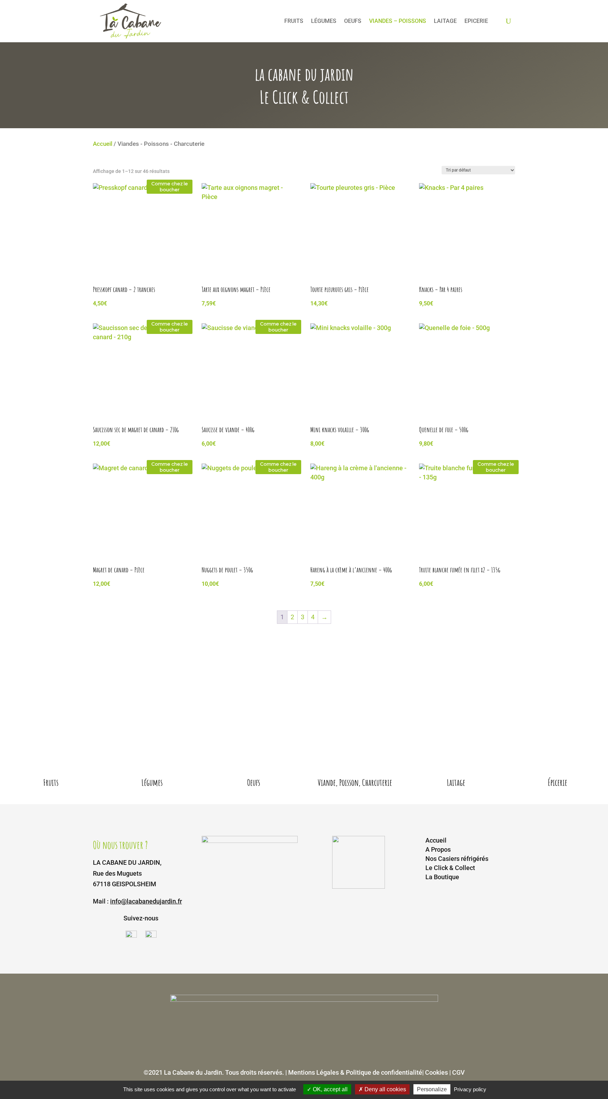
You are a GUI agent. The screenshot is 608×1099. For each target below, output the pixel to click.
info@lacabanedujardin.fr (146, 901)
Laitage (445, 21)
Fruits (293, 21)
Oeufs (352, 21)
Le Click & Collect (450, 867)
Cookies (437, 1072)
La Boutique (442, 877)
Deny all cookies (384, 1089)
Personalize (432, 1089)
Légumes (323, 21)
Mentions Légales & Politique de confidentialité (355, 1072)
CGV (458, 1072)
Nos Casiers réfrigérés (456, 858)
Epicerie (476, 21)
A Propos (438, 849)
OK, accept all (329, 1089)
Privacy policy (470, 1089)
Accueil (102, 144)
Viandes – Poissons (397, 21)
